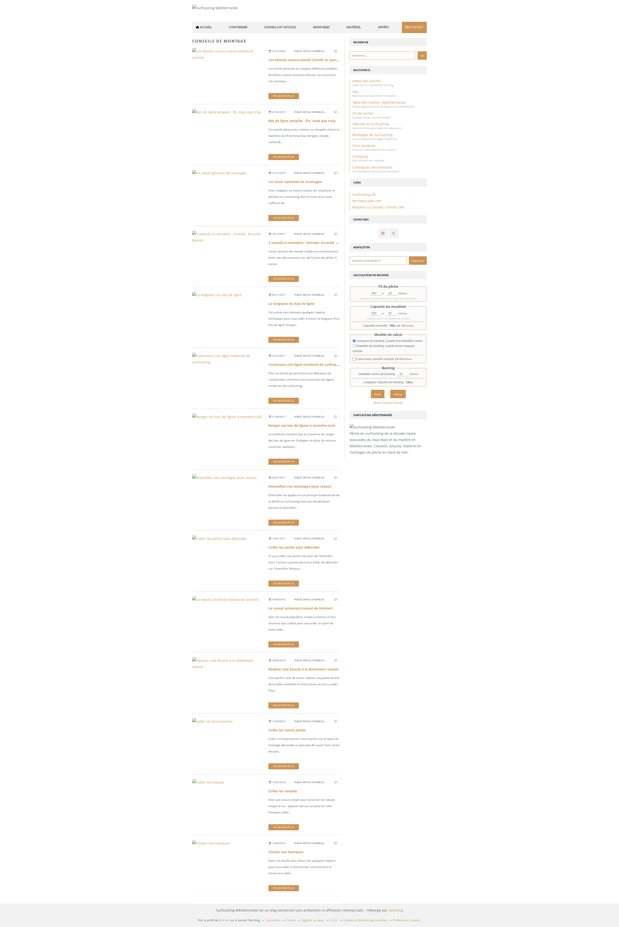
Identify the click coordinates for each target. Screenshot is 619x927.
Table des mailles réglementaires (379, 102)
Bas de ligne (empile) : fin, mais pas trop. (302, 120)
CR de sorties (363, 113)
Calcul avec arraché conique (384, 359)
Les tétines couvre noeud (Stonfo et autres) (304, 60)
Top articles (273, 920)
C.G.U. (334, 920)
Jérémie (224, 920)
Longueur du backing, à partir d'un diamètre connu (389, 341)
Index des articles (366, 81)
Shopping (360, 156)
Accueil (206, 27)
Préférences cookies (406, 920)
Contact (416, 27)
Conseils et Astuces (280, 27)
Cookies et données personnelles (365, 920)
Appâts (383, 27)
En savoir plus (283, 96)
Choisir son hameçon (285, 852)
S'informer (238, 27)
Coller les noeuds (282, 791)
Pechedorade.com (366, 201)
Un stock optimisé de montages (295, 181)
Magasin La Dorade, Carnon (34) (378, 207)
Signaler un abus (312, 920)
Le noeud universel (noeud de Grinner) (300, 608)
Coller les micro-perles (287, 730)
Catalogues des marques (372, 167)
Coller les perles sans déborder (294, 547)
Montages (321, 27)
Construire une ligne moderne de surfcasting (305, 364)
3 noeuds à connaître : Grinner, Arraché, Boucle (307, 242)
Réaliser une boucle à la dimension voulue (303, 669)
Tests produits (364, 145)
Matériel (353, 27)
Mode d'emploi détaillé (388, 403)
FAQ (355, 91)
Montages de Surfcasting (372, 134)
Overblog (395, 910)
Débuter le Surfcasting (370, 124)
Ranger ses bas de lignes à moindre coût (301, 425)
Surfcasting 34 (364, 194)
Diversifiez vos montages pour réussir (300, 486)
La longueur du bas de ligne (291, 303)
